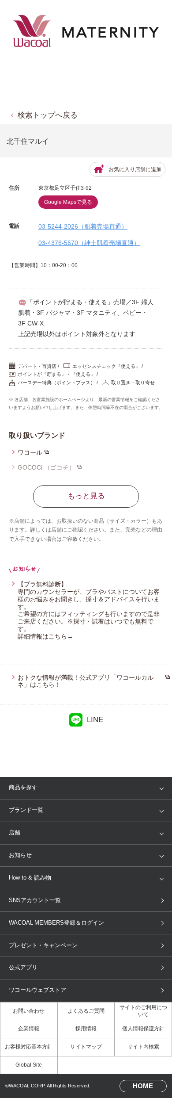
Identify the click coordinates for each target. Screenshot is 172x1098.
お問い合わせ (29, 1011)
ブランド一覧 (26, 810)
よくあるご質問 (86, 1011)
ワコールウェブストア (37, 990)
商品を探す (23, 787)
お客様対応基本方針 (28, 1047)
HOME (143, 1086)
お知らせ (20, 855)
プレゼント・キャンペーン (43, 945)
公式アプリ (23, 967)
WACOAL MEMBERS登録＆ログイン (56, 922)
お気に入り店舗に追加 (134, 169)
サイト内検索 (143, 1047)
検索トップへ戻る (48, 115)
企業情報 (28, 1028)
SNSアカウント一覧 (35, 900)
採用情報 (86, 1028)
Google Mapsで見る (68, 202)
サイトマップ (86, 1047)
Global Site (28, 1065)
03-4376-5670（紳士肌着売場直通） (89, 242)
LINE (95, 719)
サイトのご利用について (143, 1011)
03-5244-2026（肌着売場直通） (82, 226)
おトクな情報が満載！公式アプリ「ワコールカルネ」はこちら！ (85, 681)
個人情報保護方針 (143, 1028)
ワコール (30, 452)
